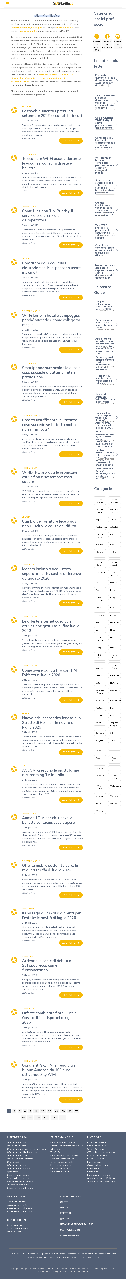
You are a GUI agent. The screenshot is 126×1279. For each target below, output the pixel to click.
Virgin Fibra (99, 787)
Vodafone (100, 796)
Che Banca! (114, 553)
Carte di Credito (100, 553)
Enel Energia (99, 598)
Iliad (112, 637)
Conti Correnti (100, 563)
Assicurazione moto (17, 1205)
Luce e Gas (94, 1137)
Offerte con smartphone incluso (66, 1145)
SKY (112, 733)
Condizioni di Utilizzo (87, 1254)
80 (23, 1117)
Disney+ (114, 582)
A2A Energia (99, 500)
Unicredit (100, 775)
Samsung (100, 733)
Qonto (113, 715)
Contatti (97, 1257)
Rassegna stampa (67, 1254)
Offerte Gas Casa (96, 1149)
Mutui (98, 683)
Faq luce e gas (94, 1162)
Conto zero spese (16, 1225)
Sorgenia (100, 740)
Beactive (100, 544)
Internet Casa (114, 656)
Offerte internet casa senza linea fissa (26, 1149)
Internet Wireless (100, 666)
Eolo (112, 607)
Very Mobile (114, 777)
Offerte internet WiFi (17, 1155)
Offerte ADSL (14, 1162)
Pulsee (99, 715)
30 (49, 1111)
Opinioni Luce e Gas (97, 1155)
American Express (114, 510)
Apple (98, 519)
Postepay (100, 708)
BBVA (112, 534)
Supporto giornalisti (49, 1254)
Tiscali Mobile (114, 759)
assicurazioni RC (28, 31)
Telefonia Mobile (100, 749)
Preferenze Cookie (52, 1257)
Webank (114, 796)
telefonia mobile (64, 27)
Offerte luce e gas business (101, 1152)
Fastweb (100, 615)
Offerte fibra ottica (16, 1145)
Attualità (114, 527)
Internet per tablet (59, 1168)
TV (111, 768)
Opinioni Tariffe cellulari (62, 1158)
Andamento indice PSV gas (101, 1181)
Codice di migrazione (18, 1175)
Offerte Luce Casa (96, 1145)
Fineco (113, 615)
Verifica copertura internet (20, 1181)
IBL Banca (100, 638)
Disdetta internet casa (18, 1178)
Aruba (113, 519)
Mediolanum (116, 675)
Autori (24, 1254)
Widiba (113, 803)
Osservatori (115, 690)
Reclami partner (70, 1257)
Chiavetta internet (59, 1171)
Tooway (99, 768)
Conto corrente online (18, 1228)
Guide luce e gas (95, 1158)
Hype (112, 630)
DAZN (98, 582)
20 (42, 1111)
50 (63, 1111)
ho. (97, 630)
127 (62, 1117)
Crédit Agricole (114, 573)
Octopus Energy (100, 691)
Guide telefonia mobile (61, 1162)
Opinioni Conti (14, 1231)
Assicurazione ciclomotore (20, 1208)
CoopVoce (100, 572)
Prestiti (113, 708)
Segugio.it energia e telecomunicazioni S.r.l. (30, 1268)
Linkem (99, 675)
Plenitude (100, 700)
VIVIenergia (115, 786)
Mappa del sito (70, 1229)
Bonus (113, 544)
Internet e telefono (20, 27)
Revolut (99, 723)
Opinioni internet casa (18, 1184)
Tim (112, 748)
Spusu (113, 740)
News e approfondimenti (77, 1224)
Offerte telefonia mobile (62, 1142)
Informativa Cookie (34, 1257)
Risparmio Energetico (115, 724)
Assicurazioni (102, 527)
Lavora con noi (85, 1257)
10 (36, 1111)
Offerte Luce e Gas (96, 1142)
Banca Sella (100, 535)
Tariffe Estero (57, 1152)
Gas (97, 622)
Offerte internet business (19, 1168)
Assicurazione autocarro (19, 1211)
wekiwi (99, 803)
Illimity (98, 647)
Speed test (12, 1171)
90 (30, 1117)
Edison (113, 590)
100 (37, 1117)
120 (54, 1117)
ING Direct (100, 656)
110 (46, 1117)
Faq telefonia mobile (60, 1165)
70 (76, 1111)
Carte (64, 1202)
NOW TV (114, 683)
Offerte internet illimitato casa (22, 1152)
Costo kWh (93, 1168)
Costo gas (92, 1171)
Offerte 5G (55, 1149)
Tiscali (98, 758)
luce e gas (36, 27)
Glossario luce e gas (97, 1165)
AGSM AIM (100, 510)
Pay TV (64, 1218)
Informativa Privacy (107, 1254)
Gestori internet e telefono (20, 1188)
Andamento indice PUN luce (101, 1178)
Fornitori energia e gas (98, 1175)
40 (56, 1111)
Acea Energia (114, 500)
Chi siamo (15, 1254)
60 (69, 1111)
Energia (113, 597)
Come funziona (70, 1235)
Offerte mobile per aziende (64, 1155)
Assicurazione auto (17, 1201)
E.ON (98, 590)
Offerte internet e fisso (18, 1165)
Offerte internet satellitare (20, 1158)
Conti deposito (114, 563)
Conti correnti (17, 1219)
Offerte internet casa (17, 1142)
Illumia (113, 647)
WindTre (99, 811)
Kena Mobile (114, 666)
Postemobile (116, 700)
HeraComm (115, 622)
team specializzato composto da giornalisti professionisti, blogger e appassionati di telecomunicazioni (42, 78)
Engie (98, 607)
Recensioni (33, 1254)
